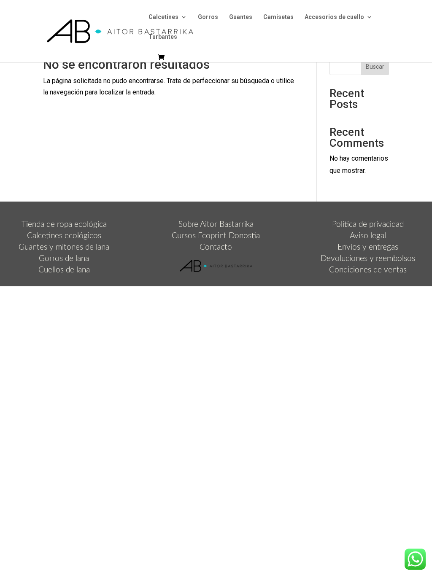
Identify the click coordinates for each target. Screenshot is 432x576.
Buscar (375, 66)
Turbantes (162, 37)
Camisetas (278, 17)
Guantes (240, 17)
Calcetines (163, 17)
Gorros (208, 17)
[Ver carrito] (163, 57)
